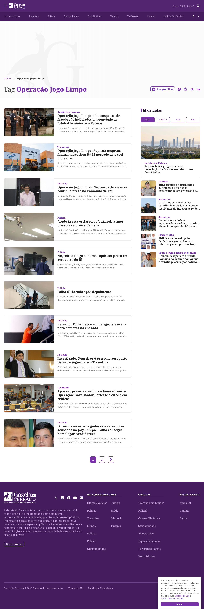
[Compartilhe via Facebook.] (179, 89)
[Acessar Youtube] (75, 498)
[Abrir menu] (5, 6)
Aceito (179, 604)
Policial (142, 510)
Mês (178, 120)
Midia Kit (185, 503)
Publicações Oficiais (173, 16)
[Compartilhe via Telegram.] (192, 89)
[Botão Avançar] (198, 16)
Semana (163, 120)
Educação (116, 518)
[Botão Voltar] (193, 16)
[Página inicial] (20, 497)
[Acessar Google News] (81, 498)
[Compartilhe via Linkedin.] (198, 89)
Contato (184, 510)
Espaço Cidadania (149, 541)
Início (7, 78)
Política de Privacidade (100, 588)
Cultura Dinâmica (149, 518)
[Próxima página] (111, 459)
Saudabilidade (147, 526)
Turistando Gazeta (149, 549)
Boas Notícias (94, 16)
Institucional (190, 494)
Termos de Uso (76, 588)
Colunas (144, 494)
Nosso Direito (146, 556)
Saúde (114, 510)
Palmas (91, 510)
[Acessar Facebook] (69, 498)
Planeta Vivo (146, 533)
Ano (193, 120)
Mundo (91, 526)
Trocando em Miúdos (151, 503)
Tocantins (34, 16)
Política (51, 16)
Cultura (150, 16)
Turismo (114, 16)
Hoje (147, 120)
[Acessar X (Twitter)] (56, 498)
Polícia (91, 541)
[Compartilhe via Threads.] (185, 89)
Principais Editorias (101, 494)
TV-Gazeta (132, 16)
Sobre (183, 518)
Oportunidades (71, 16)
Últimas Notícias (12, 16)
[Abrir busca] (198, 6)
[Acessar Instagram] (62, 498)
